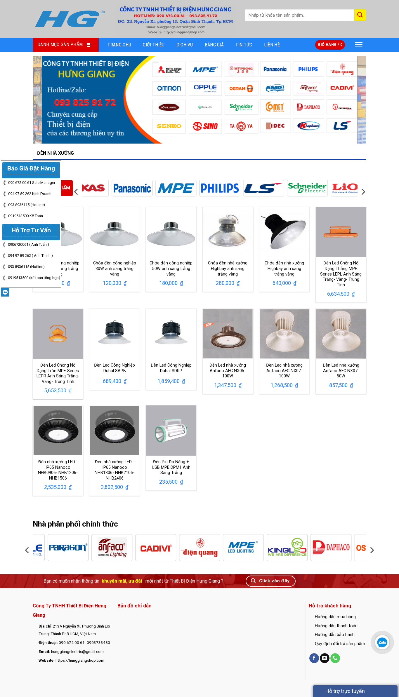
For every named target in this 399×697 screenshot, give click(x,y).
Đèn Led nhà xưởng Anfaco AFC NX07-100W (284, 371)
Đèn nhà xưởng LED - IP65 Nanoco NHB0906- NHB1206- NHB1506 (58, 470)
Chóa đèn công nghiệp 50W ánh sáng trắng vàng (171, 268)
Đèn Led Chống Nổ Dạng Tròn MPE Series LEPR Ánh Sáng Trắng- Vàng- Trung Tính (58, 373)
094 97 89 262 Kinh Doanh (29, 193)
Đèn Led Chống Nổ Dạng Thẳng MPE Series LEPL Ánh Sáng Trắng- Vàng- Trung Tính (341, 274)
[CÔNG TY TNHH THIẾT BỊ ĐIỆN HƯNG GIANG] (69, 19)
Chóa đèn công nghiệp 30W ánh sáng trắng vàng (114, 268)
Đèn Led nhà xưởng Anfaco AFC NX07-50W (341, 371)
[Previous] (46, 100)
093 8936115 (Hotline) (26, 205)
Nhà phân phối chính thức (75, 524)
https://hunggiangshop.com (79, 660)
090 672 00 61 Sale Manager (31, 182)
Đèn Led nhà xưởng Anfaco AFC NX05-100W (227, 371)
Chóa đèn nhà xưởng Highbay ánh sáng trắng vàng (227, 268)
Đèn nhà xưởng (55, 153)
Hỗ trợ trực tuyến (344, 691)
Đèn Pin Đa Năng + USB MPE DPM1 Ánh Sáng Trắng (171, 467)
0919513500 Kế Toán (25, 216)
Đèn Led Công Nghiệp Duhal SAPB (114, 368)
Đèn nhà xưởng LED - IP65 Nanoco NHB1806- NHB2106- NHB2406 (114, 470)
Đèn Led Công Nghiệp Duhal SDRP (171, 368)
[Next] (352, 100)
